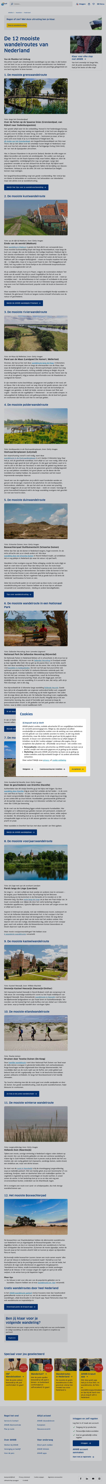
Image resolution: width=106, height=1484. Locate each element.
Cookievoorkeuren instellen (51, 769)
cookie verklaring (59, 760)
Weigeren (26, 769)
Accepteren (76, 769)
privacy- (46, 760)
